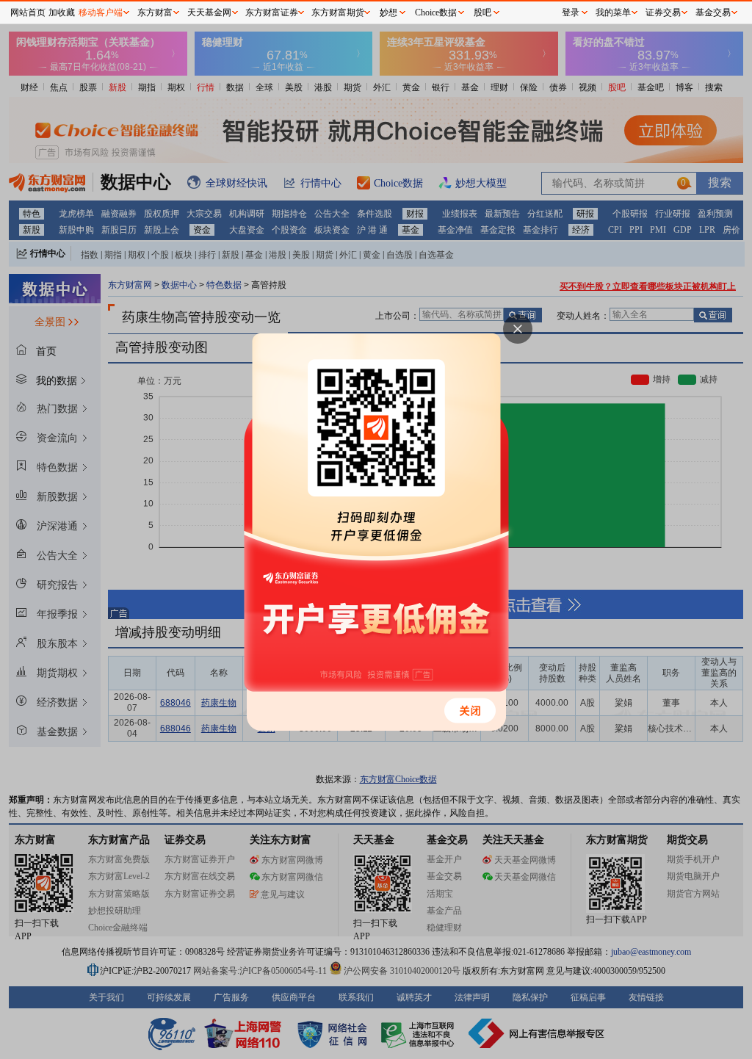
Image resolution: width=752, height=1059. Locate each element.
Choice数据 (436, 12)
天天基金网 (209, 12)
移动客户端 (101, 12)
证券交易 (663, 12)
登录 (570, 12)
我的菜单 (613, 12)
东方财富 (155, 12)
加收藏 (61, 12)
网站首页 (28, 12)
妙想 (388, 12)
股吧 (482, 12)
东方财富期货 (337, 12)
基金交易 (713, 12)
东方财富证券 (271, 12)
